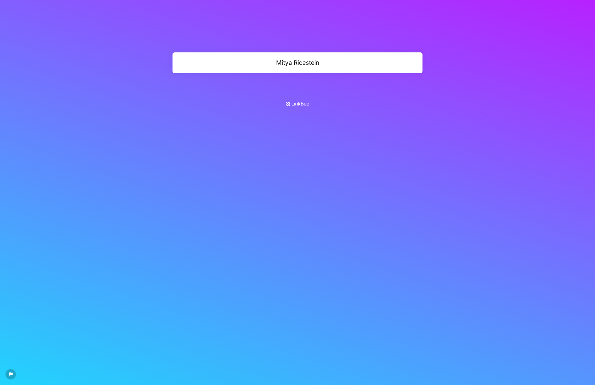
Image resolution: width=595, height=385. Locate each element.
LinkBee (299, 104)
